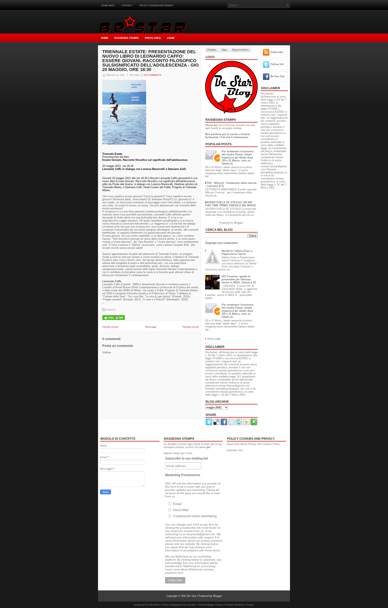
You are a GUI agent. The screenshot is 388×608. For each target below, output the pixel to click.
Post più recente (110, 327)
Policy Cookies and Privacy (156, 5)
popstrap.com (235, 450)
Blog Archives (240, 49)
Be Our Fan (277, 76)
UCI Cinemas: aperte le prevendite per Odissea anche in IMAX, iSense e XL (239, 279)
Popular (211, 49)
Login (170, 38)
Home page (107, 5)
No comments (152, 75)
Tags (224, 49)
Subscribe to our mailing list (186, 458)
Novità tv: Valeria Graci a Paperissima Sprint (237, 252)
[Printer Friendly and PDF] (113, 318)
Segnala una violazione (221, 243)
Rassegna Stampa (126, 38)
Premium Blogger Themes (210, 605)
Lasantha (191, 605)
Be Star (191, 595)
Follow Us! (277, 64)
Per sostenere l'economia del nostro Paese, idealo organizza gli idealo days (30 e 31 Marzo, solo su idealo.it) (237, 157)
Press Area (153, 38)
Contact (127, 5)
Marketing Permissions (182, 475)
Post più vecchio (191, 327)
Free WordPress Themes (157, 605)
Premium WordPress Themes (239, 605)
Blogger (238, 222)
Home (104, 38)
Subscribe (276, 52)
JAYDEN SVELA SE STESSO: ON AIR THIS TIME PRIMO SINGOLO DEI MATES (230, 204)
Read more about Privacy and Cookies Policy (253, 444)
